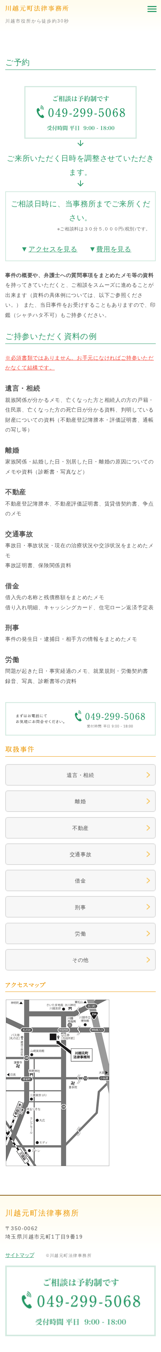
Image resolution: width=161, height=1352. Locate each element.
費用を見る (113, 248)
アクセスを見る (53, 248)
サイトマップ (19, 1255)
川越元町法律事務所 (37, 9)
